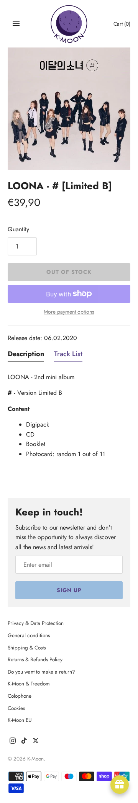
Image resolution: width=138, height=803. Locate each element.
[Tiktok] (24, 742)
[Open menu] (16, 23)
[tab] (26, 355)
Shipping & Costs (27, 647)
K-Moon (35, 758)
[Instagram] (13, 742)
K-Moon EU (20, 720)
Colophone (19, 696)
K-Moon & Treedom (29, 683)
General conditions (29, 635)
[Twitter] (36, 742)
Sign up (69, 590)
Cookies (16, 708)
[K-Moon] (69, 23)
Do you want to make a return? (41, 671)
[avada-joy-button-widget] (119, 784)
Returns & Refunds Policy (35, 659)
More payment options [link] (69, 312)
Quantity (18, 229)
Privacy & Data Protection (36, 623)
